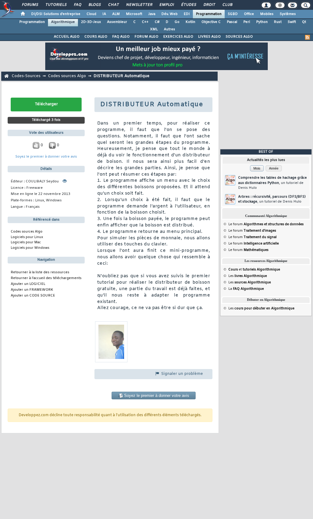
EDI (187, 14)
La (246, 289)
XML (154, 29)
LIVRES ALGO (209, 37)
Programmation (209, 14)
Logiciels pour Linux (27, 237)
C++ (145, 22)
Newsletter (139, 4)
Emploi (166, 4)
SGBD (233, 14)
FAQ (77, 4)
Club (227, 4)
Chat (113, 4)
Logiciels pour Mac (26, 242)
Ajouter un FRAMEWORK (32, 290)
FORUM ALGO (146, 37)
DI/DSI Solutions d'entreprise (55, 14)
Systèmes (288, 14)
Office (249, 14)
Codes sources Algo (67, 76)
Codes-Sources (26, 76)
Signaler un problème (181, 373)
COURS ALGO (95, 37)
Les (247, 276)
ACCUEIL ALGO (66, 37)
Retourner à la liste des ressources (40, 272)
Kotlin (190, 22)
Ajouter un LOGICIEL (28, 284)
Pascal (232, 22)
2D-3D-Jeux (91, 22)
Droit (209, 4)
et (254, 269)
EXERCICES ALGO (178, 37)
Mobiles (267, 14)
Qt (304, 22)
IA (104, 14)
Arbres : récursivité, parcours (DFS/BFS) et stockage (272, 199)
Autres (169, 29)
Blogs (94, 4)
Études (188, 4)
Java (151, 14)
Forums (30, 4)
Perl (246, 22)
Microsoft (134, 14)
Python (262, 22)
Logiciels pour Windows (30, 248)
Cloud (91, 14)
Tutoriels (56, 4)
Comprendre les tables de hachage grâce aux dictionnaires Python (272, 183)
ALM (116, 14)
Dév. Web (169, 14)
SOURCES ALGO (239, 37)
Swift (292, 22)
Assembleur (117, 22)
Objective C (211, 22)
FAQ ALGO (121, 37)
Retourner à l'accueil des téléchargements (46, 278)
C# (157, 22)
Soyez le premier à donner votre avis (46, 157)
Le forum (266, 224)
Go (177, 22)
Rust (278, 22)
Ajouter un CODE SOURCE (33, 295)
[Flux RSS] (307, 37)
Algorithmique (63, 22)
